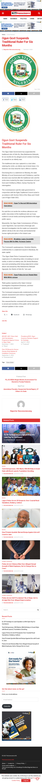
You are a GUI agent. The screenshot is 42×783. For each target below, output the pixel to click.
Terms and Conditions (8, 765)
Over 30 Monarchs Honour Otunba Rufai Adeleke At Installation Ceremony (10, 351)
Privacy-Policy (20, 763)
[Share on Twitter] (21, 93)
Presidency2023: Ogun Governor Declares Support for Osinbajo (29, 338)
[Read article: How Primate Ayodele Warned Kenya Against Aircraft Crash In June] (21, 518)
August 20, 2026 (19, 505)
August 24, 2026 (19, 473)
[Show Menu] (3, 13)
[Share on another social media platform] (34, 93)
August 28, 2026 (21, 439)
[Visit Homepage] (21, 13)
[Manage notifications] (37, 778)
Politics (23, 18)
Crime (32, 18)
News (5, 18)
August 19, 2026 (19, 602)
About (3, 763)
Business (13, 18)
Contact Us (11, 763)
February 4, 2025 (28, 49)
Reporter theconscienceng (12, 49)
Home (3, 34)
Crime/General (11, 34)
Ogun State (9, 362)
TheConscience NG (10, 439)
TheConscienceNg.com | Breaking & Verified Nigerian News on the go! (20, 768)
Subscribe (7, 706)
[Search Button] (39, 13)
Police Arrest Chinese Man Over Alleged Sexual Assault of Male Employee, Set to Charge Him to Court (19, 566)
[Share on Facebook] (8, 93)
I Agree (25, 780)
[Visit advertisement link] (21, 5)
